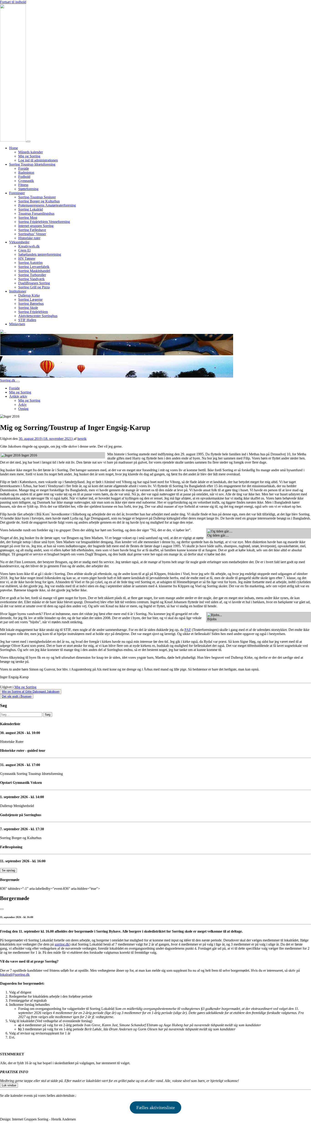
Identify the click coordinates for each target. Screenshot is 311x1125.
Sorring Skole (28, 308)
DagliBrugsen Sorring (34, 283)
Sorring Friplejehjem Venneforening (44, 222)
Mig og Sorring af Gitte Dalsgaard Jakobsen (30, 691)
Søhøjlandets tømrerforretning (39, 254)
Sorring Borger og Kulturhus (39, 201)
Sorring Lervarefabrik (33, 267)
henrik (82, 439)
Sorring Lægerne (30, 299)
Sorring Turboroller (32, 275)
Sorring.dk (8, 380)
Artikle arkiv (18, 396)
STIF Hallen (27, 320)
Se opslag (8, 870)
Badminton (26, 172)
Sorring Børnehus (31, 303)
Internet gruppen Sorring (36, 226)
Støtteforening (28, 189)
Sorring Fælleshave (32, 230)
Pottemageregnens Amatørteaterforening (47, 205)
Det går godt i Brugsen (16, 696)
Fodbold (24, 177)
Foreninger (17, 193)
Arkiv (22, 404)
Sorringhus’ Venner (32, 234)
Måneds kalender (30, 152)
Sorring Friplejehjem (33, 312)
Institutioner (17, 291)
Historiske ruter (29, 238)
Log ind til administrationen (38, 160)
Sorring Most (27, 217)
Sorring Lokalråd (30, 209)
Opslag (23, 409)
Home (13, 148)
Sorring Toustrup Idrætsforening (32, 164)
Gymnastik (26, 181)
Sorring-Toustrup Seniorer (37, 197)
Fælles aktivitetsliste (155, 1107)
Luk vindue (9, 1085)
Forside (23, 168)
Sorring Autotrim (30, 263)
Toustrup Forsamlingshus (36, 213)
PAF (187, 630)
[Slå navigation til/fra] (28, 141)
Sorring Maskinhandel (34, 271)
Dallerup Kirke (29, 295)
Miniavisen (17, 324)
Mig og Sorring (29, 156)
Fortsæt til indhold (13, 2)
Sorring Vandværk (31, 279)
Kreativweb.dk (29, 246)
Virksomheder (19, 242)
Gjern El (24, 250)
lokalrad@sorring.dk (15, 974)
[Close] (2, 909)
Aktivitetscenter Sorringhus (37, 316)
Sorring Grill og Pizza (34, 287)
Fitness (23, 185)
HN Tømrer (26, 258)
